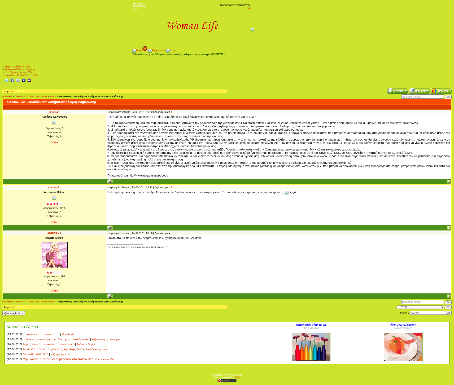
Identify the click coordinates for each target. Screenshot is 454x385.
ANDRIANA (54, 233)
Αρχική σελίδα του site (17, 66)
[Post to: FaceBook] (12, 80)
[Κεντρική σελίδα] (137, 50)
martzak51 (54, 187)
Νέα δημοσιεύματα (15, 72)
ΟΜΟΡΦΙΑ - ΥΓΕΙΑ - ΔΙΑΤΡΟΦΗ (31, 96)
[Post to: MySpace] (23, 80)
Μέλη (31, 72)
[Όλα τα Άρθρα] (145, 50)
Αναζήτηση (23, 75)
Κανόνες (9, 75)
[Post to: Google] (18, 80)
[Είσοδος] (171, 50)
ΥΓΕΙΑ (53, 96)
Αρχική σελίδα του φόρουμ (20, 69)
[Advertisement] (365, 73)
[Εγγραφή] (157, 50)
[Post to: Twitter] (6, 80)
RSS (248, 7)
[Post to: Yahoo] (29, 80)
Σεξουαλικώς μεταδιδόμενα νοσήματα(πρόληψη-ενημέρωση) (91, 96)
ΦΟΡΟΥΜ (7, 96)
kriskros (54, 112)
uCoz (237, 377)
